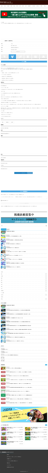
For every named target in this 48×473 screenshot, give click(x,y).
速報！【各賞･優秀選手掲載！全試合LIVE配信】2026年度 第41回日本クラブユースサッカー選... (18, 333)
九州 (1, 288)
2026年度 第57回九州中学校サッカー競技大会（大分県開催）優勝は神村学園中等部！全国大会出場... (19, 329)
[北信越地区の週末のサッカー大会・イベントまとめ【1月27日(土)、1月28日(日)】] (3, 433)
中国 (1, 284)
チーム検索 (2, 292)
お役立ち (2, 294)
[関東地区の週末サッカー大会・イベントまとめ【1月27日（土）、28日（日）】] (27, 438)
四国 (1, 286)
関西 (1, 282)
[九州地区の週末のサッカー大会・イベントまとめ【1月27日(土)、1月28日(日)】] (3, 438)
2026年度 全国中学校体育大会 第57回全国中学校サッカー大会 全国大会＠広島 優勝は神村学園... (18, 310)
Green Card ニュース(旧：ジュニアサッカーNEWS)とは (14, 456)
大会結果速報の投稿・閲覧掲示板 (10, 231)
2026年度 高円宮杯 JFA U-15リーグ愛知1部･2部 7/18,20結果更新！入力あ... (15, 337)
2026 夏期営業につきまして (4, 349)
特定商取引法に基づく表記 (10, 467)
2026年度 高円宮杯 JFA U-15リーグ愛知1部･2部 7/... (12, 247)
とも (33, 429)
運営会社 (8, 454)
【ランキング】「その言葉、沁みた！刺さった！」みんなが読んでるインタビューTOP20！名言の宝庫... (19, 379)
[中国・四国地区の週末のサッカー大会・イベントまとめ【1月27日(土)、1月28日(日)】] (27, 429)
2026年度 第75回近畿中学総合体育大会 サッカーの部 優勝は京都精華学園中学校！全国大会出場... (18, 325)
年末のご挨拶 (2, 360)
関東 (1, 278)
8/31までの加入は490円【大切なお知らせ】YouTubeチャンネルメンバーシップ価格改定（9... (18, 391)
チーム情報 (12, 55)
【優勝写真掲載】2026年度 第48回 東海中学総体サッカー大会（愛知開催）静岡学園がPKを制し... (18, 321)
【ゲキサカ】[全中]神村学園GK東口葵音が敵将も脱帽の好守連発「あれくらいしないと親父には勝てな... (19, 387)
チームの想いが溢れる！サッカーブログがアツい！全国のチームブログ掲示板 (16, 251)
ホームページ (18, 51)
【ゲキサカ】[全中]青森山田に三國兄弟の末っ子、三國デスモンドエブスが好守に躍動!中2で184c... (18, 383)
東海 (1, 280)
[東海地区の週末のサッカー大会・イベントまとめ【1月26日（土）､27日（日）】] (3, 429)
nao (8, 434)
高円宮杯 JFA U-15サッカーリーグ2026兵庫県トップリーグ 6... (14, 255)
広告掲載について (9, 458)
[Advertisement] (24, 31)
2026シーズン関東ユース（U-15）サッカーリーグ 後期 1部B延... (14, 259)
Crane (33, 434)
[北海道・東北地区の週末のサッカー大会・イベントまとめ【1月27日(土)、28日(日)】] (3, 443)
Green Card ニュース (5, 2)
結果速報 (2, 290)
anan (9, 429)
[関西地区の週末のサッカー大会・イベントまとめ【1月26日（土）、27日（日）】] (27, 433)
